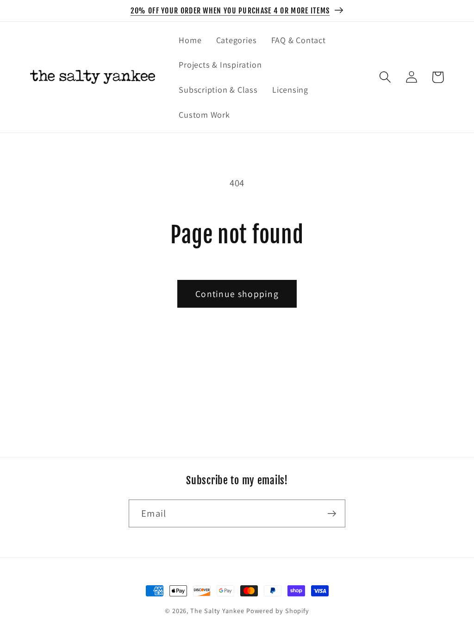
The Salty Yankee (217, 610)
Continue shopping (237, 294)
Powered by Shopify (277, 610)
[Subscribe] (331, 514)
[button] (385, 77)
